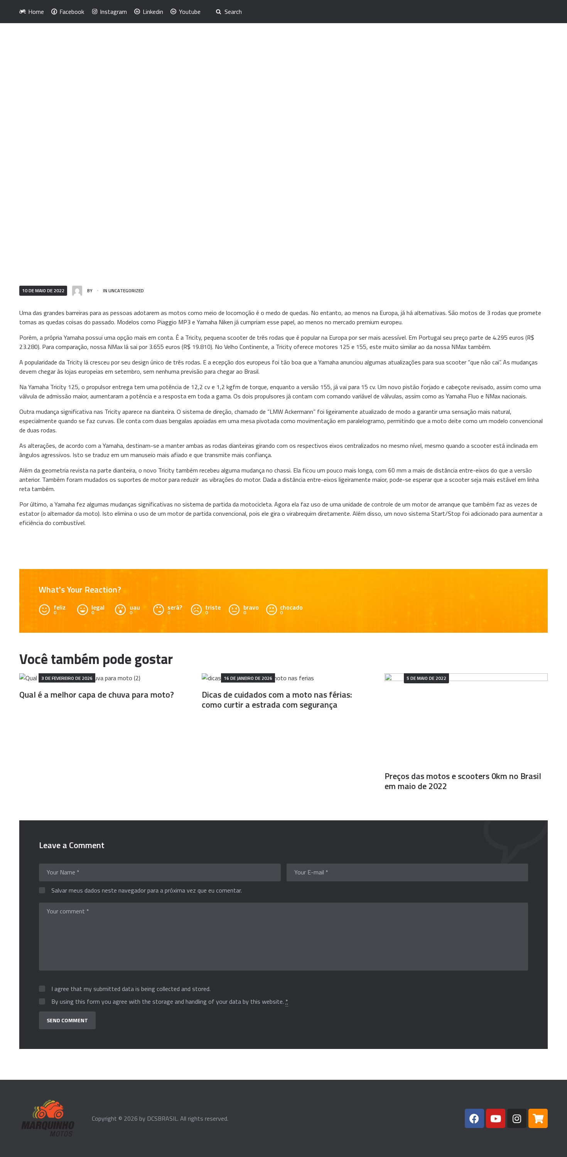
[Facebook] (474, 1118)
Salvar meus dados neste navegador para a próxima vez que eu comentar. (146, 890)
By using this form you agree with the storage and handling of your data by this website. (169, 1001)
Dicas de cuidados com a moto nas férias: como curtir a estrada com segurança (277, 699)
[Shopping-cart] (538, 1118)
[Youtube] (495, 1118)
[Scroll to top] (550, 1146)
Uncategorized (126, 290)
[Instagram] (516, 1118)
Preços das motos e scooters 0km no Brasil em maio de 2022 (463, 781)
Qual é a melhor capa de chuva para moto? (96, 694)
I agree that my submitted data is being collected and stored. (131, 989)
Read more (100, 678)
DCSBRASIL (162, 1118)
